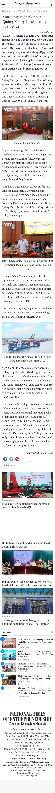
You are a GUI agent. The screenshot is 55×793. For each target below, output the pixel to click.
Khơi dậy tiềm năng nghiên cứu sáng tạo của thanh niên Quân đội (25, 505)
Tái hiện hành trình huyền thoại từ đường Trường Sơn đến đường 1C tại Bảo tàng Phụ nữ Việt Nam (35, 654)
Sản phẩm (42, 11)
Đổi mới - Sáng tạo (27, 11)
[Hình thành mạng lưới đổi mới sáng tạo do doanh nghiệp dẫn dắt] (27, 524)
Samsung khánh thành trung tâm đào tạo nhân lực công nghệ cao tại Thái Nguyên (26, 621)
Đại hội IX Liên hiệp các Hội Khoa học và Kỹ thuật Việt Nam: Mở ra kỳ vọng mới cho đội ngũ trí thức (27, 585)
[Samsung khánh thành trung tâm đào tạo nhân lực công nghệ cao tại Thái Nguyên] (27, 601)
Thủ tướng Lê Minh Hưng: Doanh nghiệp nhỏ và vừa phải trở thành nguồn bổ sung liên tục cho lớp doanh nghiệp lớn (34, 690)
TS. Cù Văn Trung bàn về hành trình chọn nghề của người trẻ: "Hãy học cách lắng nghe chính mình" (34, 678)
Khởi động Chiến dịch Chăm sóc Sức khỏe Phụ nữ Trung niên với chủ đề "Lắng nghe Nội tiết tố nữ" (35, 666)
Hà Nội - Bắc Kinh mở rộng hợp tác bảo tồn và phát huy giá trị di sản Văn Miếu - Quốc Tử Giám (35, 642)
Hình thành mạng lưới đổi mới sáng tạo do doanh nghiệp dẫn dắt (26, 544)
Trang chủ (9, 11)
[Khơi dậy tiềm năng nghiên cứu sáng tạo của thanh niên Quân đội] (27, 485)
